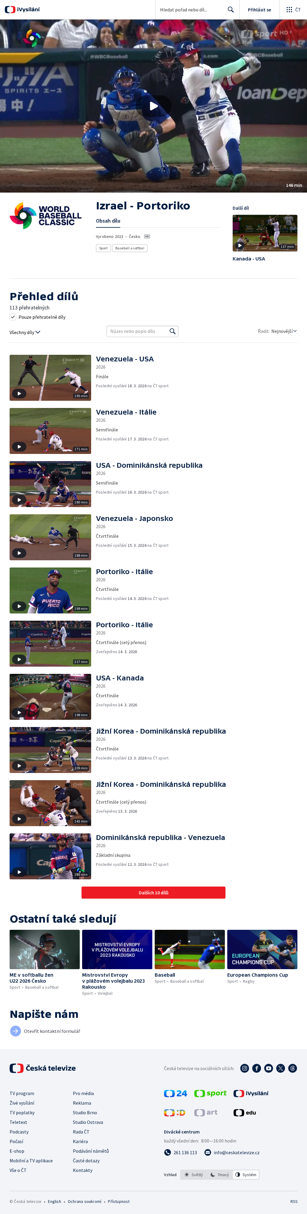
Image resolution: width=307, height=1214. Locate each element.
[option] (194, 1174)
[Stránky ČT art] (205, 1115)
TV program (22, 1093)
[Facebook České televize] (256, 1068)
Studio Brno (85, 1112)
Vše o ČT (18, 1170)
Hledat (230, 9)
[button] (153, 106)
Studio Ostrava (88, 1122)
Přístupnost (119, 1201)
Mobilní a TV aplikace (31, 1161)
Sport (103, 248)
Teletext (18, 1122)
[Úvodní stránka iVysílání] (28, 9)
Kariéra (80, 1141)
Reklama (82, 1103)
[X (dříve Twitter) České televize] (280, 1068)
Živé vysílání (22, 1103)
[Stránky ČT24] (175, 1095)
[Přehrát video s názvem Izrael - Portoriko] (153, 106)
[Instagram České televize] (244, 1068)
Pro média (83, 1093)
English (54, 1201)
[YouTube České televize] (268, 1068)
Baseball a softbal (129, 248)
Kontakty (82, 1170)
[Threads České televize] (292, 1068)
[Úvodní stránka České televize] (43, 1068)
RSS (294, 1201)
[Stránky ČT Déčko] (174, 1115)
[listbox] (220, 1175)
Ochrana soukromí (84, 1201)
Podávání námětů (91, 1151)
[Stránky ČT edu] (245, 1115)
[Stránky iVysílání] (251, 1095)
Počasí (16, 1141)
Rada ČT (81, 1132)
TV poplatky (22, 1112)
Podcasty (19, 1132)
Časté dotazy (86, 1161)
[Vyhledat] (172, 331)
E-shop (17, 1151)
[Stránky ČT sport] (210, 1095)
